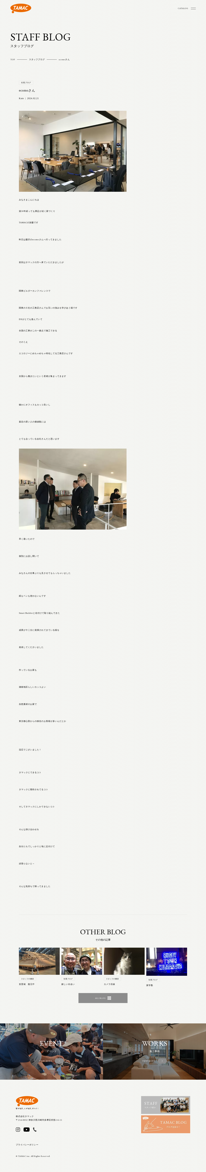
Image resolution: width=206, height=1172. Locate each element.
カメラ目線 (109, 984)
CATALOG (183, 8)
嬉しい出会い (68, 984)
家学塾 (149, 985)
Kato (21, 98)
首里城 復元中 (27, 984)
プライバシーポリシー (27, 1145)
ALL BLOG (100, 998)
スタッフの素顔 (27, 979)
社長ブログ (26, 83)
